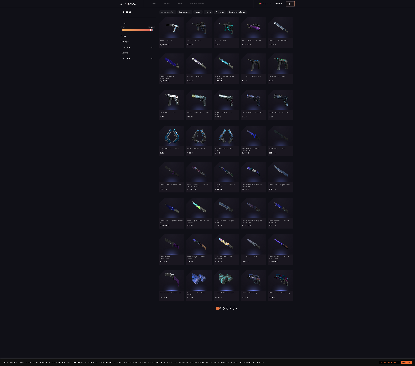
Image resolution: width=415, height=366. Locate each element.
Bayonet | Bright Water (278, 40)
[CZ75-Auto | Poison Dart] (253, 64)
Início (154, 3)
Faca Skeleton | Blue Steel (253, 257)
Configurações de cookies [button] (389, 362)
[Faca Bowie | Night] (280, 136)
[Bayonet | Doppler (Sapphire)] (171, 64)
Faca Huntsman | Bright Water (224, 221)
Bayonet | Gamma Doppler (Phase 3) (225, 77)
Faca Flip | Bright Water (279, 185)
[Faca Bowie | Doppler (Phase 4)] (253, 136)
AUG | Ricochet (221, 40)
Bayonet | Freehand (195, 76)
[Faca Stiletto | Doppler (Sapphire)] (280, 244)
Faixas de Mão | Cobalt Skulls (197, 294)
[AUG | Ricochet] (226, 27)
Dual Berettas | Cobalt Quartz (169, 149)
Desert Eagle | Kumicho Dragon (224, 113)
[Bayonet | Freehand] (199, 64)
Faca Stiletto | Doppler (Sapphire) (279, 257)
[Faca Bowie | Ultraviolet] (171, 172)
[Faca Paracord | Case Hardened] (226, 244)
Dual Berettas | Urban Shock (224, 149)
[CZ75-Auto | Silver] (171, 100)
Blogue (180, 3)
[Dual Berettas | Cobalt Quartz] (171, 136)
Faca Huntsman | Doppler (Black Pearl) (252, 221)
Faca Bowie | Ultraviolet (170, 185)
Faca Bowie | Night (277, 148)
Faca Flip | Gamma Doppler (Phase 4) (198, 221)
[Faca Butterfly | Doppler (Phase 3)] (226, 172)
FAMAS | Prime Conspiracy (279, 293)
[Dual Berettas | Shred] (199, 136)
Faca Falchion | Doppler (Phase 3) (252, 185)
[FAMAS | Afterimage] (253, 280)
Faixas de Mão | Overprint (225, 293)
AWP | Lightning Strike (251, 40)
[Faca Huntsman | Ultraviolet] (171, 244)
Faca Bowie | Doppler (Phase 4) (250, 149)
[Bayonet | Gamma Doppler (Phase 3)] (226, 64)
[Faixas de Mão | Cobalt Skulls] (199, 280)
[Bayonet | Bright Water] (280, 27)
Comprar (167, 3)
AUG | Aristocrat (194, 40)
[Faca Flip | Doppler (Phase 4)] (171, 208)
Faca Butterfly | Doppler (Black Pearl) (198, 185)
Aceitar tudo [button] (406, 362)
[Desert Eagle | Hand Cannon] (199, 100)
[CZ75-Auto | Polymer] (280, 64)
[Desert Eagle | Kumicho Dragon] (226, 100)
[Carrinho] (287, 3)
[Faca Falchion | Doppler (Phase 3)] (253, 172)
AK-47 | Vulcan (166, 40)
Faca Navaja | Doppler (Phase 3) (197, 257)
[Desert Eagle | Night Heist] (253, 100)
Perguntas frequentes (197, 3)
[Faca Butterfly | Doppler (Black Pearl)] (199, 172)
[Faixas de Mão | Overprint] (226, 280)
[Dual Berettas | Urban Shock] (226, 136)
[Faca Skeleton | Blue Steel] (253, 244)
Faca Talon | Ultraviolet (170, 293)
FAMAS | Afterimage (250, 293)
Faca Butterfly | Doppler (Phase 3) (225, 185)
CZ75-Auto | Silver (168, 112)
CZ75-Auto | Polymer (277, 76)
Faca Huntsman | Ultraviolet (166, 257)
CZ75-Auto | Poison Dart (252, 76)
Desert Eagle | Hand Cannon (199, 112)
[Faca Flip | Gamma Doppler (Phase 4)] (199, 208)
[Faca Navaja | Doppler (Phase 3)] (199, 244)
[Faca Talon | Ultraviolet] (171, 280)
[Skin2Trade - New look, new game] (133, 4)
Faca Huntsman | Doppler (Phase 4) (279, 221)
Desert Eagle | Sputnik (278, 112)
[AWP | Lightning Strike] (253, 27)
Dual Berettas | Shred (197, 148)
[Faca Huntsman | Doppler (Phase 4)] (280, 208)
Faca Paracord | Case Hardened (223, 257)
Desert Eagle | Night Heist (253, 112)
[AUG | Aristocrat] (199, 27)
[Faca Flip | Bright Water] (280, 172)
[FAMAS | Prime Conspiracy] (280, 280)
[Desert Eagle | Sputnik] (280, 100)
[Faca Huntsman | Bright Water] (226, 208)
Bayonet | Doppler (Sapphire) (167, 77)
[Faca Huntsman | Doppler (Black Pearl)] (253, 208)
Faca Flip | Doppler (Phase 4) (171, 221)
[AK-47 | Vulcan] (171, 27)
